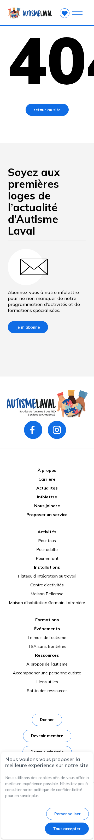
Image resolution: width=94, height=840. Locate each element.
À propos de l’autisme (47, 664)
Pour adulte (47, 549)
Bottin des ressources (47, 690)
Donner (47, 719)
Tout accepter (67, 828)
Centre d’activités (47, 584)
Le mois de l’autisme (47, 637)
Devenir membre (47, 735)
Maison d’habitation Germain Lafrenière (47, 602)
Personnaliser (67, 813)
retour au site (47, 109)
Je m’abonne (28, 327)
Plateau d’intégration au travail (47, 576)
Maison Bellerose (47, 593)
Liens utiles (47, 681)
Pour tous (47, 540)
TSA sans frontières (47, 646)
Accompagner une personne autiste (47, 672)
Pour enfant (47, 558)
